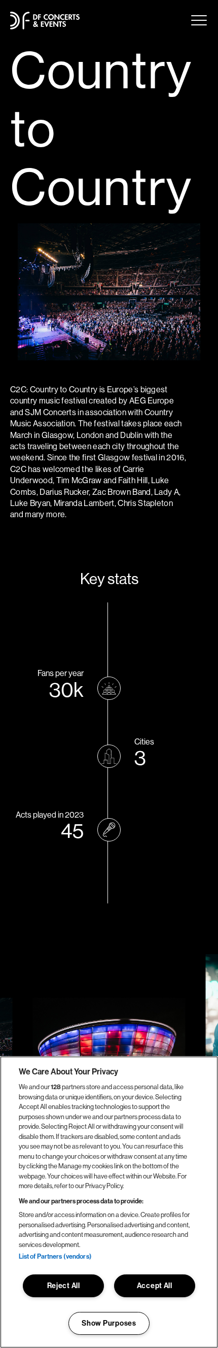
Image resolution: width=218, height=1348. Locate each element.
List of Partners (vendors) (55, 1256)
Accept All (154, 1285)
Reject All (63, 1285)
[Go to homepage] (45, 20)
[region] (109, 1202)
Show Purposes (109, 1323)
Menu (199, 20)
